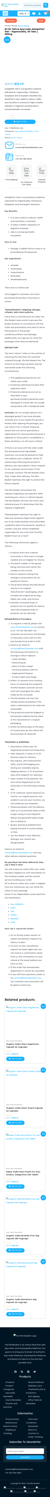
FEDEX (14, 915)
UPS (12, 911)
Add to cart (21, 122)
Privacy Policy (12, 1419)
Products (9, 1382)
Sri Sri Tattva (23, 26)
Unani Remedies (13, 1400)
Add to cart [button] (16, 1059)
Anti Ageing (33, 1396)
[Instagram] (28, 1372)
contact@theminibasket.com (24, 648)
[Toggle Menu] (5, 13)
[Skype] (22, 1372)
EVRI (13, 922)
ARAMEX (15, 918)
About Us (32, 1430)
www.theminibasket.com (22, 627)
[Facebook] (15, 1372)
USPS (13, 908)
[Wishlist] (34, 13)
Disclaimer (33, 1426)
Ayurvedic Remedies (24, 131)
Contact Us (33, 1433)
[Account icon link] (39, 13)
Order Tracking (35, 1437)
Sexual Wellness (36, 1382)
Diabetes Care (35, 1385)
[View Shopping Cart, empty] (45, 13)
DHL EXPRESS (17, 904)
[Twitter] (34, 1372)
